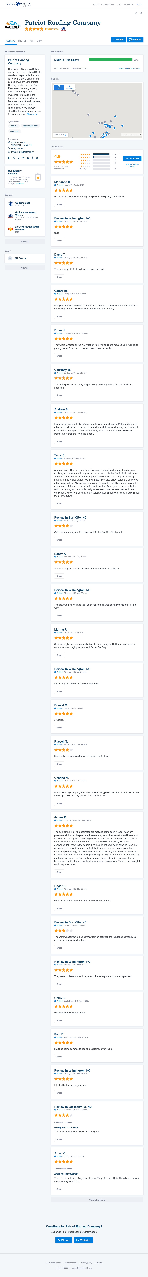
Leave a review (132, 158)
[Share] (141, 13)
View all (25, 267)
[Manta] (23, 158)
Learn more (19, 183)
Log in (139, 4)
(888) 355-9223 (62, 1268)
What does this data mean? (129, 68)
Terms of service (71, 1262)
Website (136, 39)
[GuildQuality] (18, 4)
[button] (77, 94)
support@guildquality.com (82, 1268)
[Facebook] (9, 158)
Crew (39, 40)
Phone (120, 39)
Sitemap (99, 1262)
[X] (14, 158)
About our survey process (103, 4)
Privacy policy (86, 1262)
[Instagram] (37, 158)
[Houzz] (18, 158)
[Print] (136, 13)
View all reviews (97, 1199)
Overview (10, 40)
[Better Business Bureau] (32, 158)
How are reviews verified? (132, 165)
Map (31, 40)
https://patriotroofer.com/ (22, 152)
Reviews (22, 40)
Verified (59, 185)
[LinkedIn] (28, 158)
